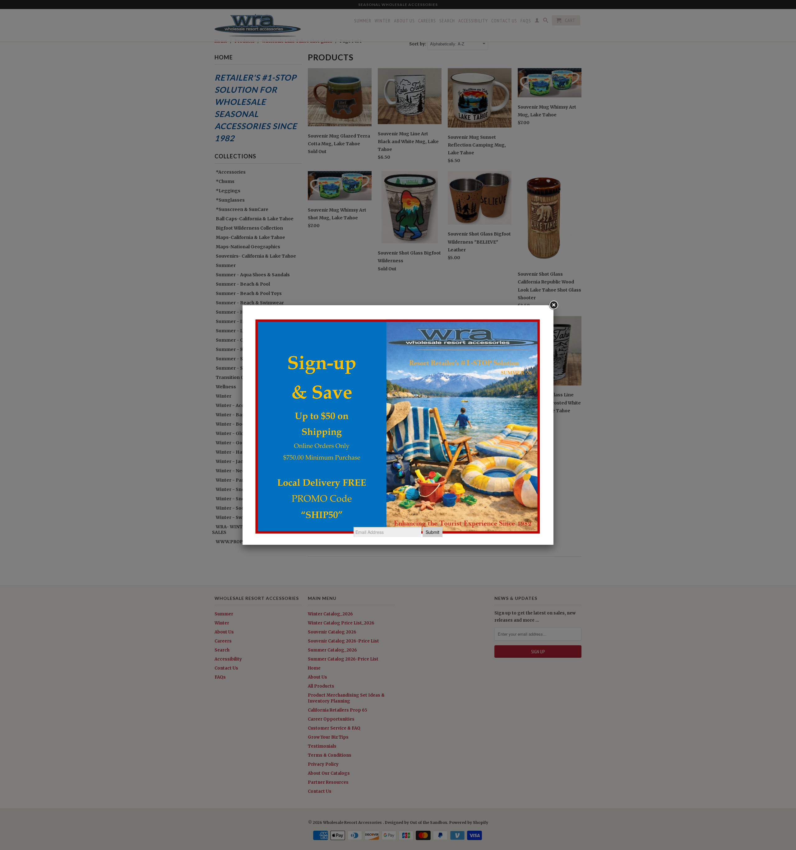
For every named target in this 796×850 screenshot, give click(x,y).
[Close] (553, 305)
